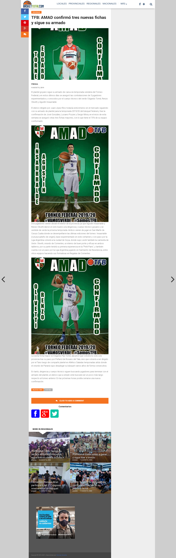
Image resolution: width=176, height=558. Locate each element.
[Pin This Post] (25, 23)
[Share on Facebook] (25, 11)
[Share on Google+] (25, 29)
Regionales (93, 3)
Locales (62, 3)
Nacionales (109, 3)
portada (48, 389)
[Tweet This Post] (25, 17)
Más (123, 3)
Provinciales (77, 3)
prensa (34, 84)
